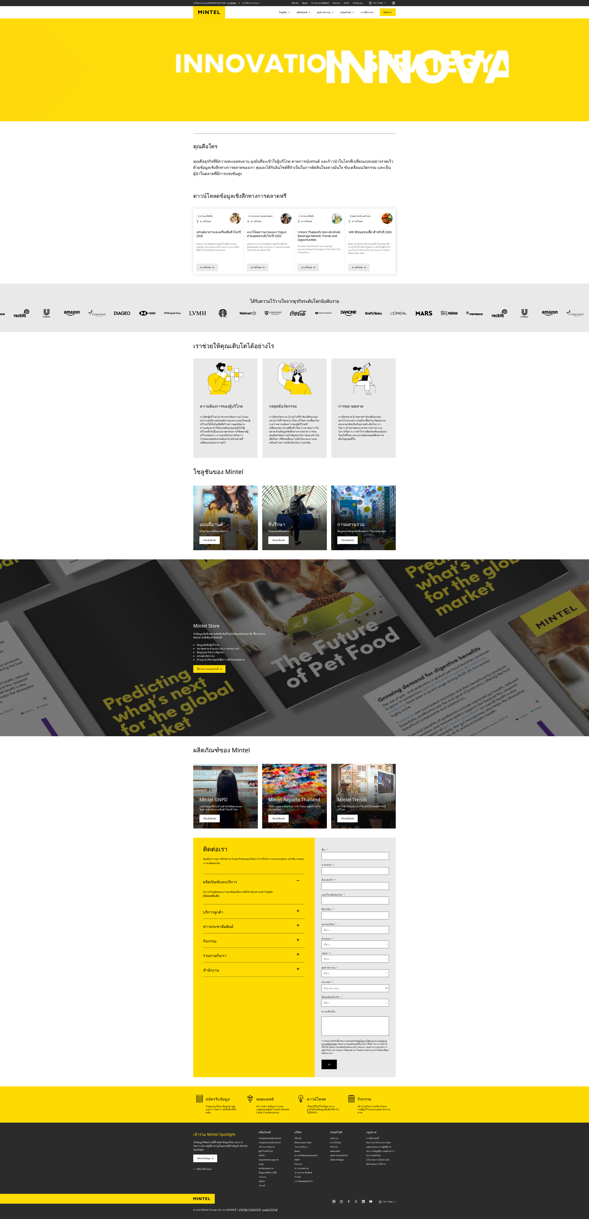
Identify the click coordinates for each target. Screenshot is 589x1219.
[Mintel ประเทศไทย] (209, 12)
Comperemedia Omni (270, 1142)
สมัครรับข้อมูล (203, 1158)
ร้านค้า (297, 1176)
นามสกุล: (326, 864)
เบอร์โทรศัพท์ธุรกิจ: (332, 894)
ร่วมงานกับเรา (301, 1146)
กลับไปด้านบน (204, 1169)
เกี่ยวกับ (294, 3)
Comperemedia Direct (270, 1138)
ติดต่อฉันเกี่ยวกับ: (330, 997)
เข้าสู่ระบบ (358, 3)
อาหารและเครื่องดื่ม (256, 216)
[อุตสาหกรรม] (332, 12)
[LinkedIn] (363, 1202)
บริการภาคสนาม (267, 1146)
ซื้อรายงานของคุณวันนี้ (208, 668)
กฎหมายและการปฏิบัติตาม (378, 1146)
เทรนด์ (262, 1185)
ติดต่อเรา (387, 12)
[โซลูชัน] (289, 12)
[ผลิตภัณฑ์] (309, 12)
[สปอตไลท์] (353, 12)
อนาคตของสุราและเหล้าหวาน (266, 232)
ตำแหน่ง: (326, 938)
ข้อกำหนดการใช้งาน (376, 1164)
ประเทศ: (325, 982)
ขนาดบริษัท (327, 924)
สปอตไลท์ (345, 12)
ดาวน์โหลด (200, 3)
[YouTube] (371, 1202)
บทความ (334, 1138)
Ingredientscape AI (269, 1159)
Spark (262, 1181)
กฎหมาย (371, 1132)
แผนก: (324, 953)
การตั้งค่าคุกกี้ (372, 1138)
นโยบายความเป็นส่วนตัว (378, 1159)
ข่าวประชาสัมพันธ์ (320, 3)
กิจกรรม (336, 3)
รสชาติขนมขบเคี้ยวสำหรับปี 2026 (218, 232)
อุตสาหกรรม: (328, 967)
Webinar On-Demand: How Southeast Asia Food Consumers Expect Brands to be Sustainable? (320, 236)
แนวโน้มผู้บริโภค (356, 216)
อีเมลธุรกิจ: (327, 879)
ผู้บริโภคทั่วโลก (266, 1151)
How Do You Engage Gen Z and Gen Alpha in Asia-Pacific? (369, 234)
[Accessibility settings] (394, 3)
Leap (261, 1164)
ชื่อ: (323, 849)
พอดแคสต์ (335, 1151)
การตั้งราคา (367, 12)
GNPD (262, 1155)
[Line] (334, 1202)
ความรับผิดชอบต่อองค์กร (306, 1155)
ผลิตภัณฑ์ (302, 12)
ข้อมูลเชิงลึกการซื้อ (268, 1172)
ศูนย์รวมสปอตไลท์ (338, 1155)
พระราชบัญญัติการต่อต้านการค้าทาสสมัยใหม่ (380, 1153)
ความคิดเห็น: (328, 1011)
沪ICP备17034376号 (250, 1209)
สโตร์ (346, 3)
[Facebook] (348, 1202)
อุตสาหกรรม (324, 12)
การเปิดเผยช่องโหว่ (303, 1181)
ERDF (297, 1159)
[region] (294, 241)
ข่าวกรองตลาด (301, 1168)
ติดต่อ (305, 3)
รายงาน (262, 1176)
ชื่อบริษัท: (326, 909)
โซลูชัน (283, 12)
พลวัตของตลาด (266, 1168)
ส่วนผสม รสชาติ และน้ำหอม (208, 216)
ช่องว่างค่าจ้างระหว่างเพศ (378, 1142)
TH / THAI (378, 3)
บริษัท (297, 1132)
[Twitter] (356, 1202)
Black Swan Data (302, 1142)
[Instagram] (341, 1202)
